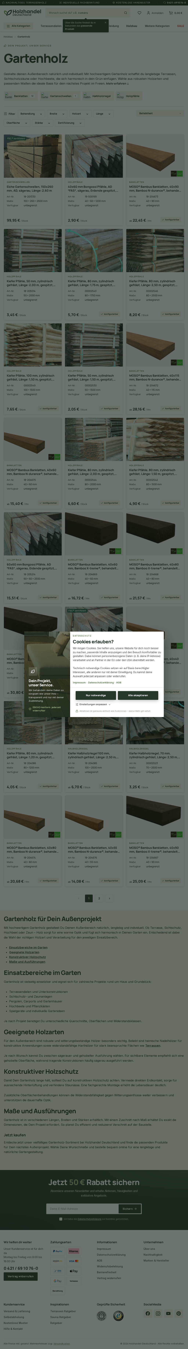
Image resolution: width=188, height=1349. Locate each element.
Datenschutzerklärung (101, 682)
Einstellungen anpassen (93, 704)
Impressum (79, 682)
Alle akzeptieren (138, 695)
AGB (118, 682)
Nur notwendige (96, 695)
